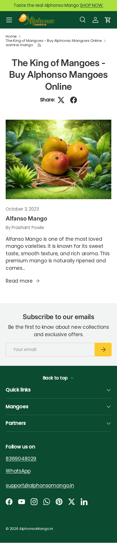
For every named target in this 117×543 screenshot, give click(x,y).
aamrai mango (19, 45)
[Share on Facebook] (73, 100)
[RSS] (40, 45)
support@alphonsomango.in (40, 485)
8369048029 (21, 458)
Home (11, 36)
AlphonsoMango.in (36, 528)
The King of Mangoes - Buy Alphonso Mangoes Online (54, 41)
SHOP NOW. (91, 5)
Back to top (56, 378)
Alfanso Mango (26, 218)
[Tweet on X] (61, 100)
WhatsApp (18, 471)
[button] (108, 20)
